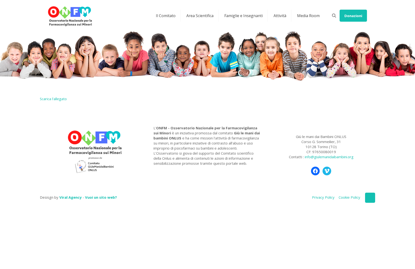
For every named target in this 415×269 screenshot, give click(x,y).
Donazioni (353, 15)
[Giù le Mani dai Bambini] (70, 15)
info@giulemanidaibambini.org (329, 156)
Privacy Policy (323, 197)
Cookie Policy (349, 197)
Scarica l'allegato (53, 98)
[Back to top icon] (370, 198)
